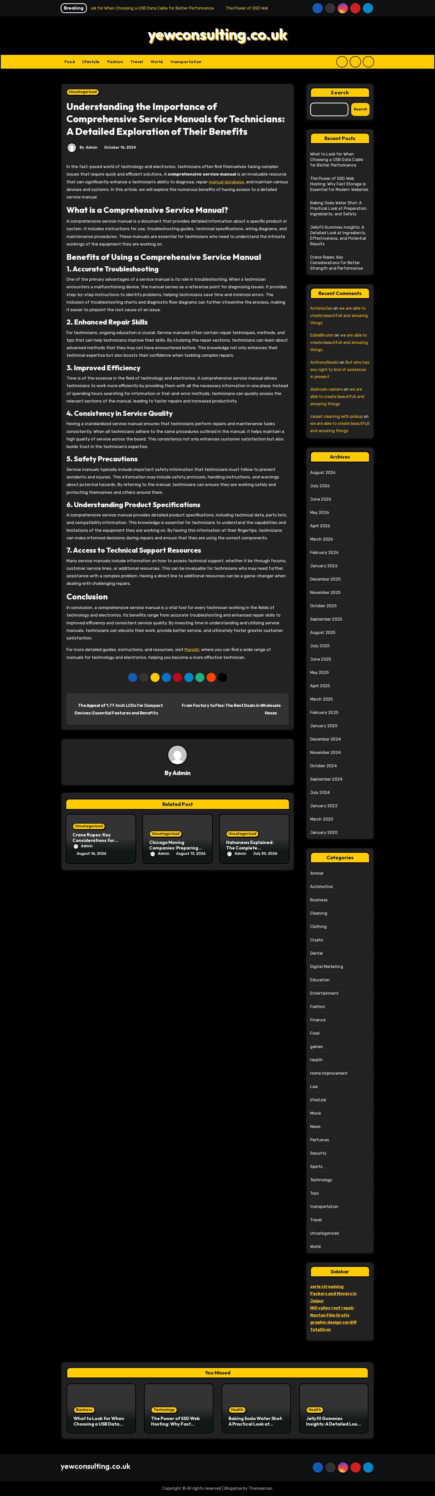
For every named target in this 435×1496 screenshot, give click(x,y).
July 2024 (320, 792)
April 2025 (320, 685)
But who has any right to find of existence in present (339, 369)
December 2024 (325, 739)
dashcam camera (326, 389)
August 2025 (323, 632)
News (315, 1126)
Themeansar (260, 1488)
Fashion (115, 61)
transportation (186, 61)
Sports (316, 1166)
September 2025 (326, 619)
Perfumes (319, 1140)
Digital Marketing (326, 966)
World (157, 61)
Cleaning (319, 913)
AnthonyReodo (324, 362)
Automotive (321, 886)
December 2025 (325, 579)
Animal (316, 873)
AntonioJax (321, 308)
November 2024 (325, 752)
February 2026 (324, 552)
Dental (316, 953)
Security (318, 1153)
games (316, 1046)
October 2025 (323, 605)
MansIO (192, 649)
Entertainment (324, 993)
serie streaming (327, 1286)
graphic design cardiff (333, 1322)
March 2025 (321, 699)
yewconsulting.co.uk (217, 34)
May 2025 (319, 672)
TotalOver (320, 1329)
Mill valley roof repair (332, 1308)
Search (340, 92)
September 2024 (326, 779)
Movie (315, 1113)
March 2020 (321, 819)
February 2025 (324, 712)
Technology (321, 1180)
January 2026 (324, 565)
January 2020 (324, 832)
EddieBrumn (322, 335)
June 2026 (321, 499)
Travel (136, 61)
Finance (317, 1020)
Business (319, 900)
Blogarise (233, 1488)
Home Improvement (329, 1073)
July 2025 (320, 645)
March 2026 (321, 539)
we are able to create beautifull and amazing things (339, 315)
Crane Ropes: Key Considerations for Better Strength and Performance (336, 263)
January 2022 (324, 805)
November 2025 (325, 592)
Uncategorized (83, 92)
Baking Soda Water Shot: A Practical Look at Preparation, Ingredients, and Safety (339, 208)
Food (69, 61)
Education (320, 980)
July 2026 (320, 485)
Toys (314, 1193)
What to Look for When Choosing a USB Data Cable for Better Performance (336, 160)
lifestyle (91, 61)
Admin (91, 147)
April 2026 (320, 525)
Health (316, 1060)
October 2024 (323, 765)
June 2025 (320, 659)
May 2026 (319, 512)
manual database (226, 181)
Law (314, 1086)
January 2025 (323, 725)
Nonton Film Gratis (329, 1315)
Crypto (316, 940)
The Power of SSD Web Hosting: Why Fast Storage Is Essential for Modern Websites (339, 184)
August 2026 (323, 472)
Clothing (318, 926)
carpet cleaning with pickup (336, 416)
